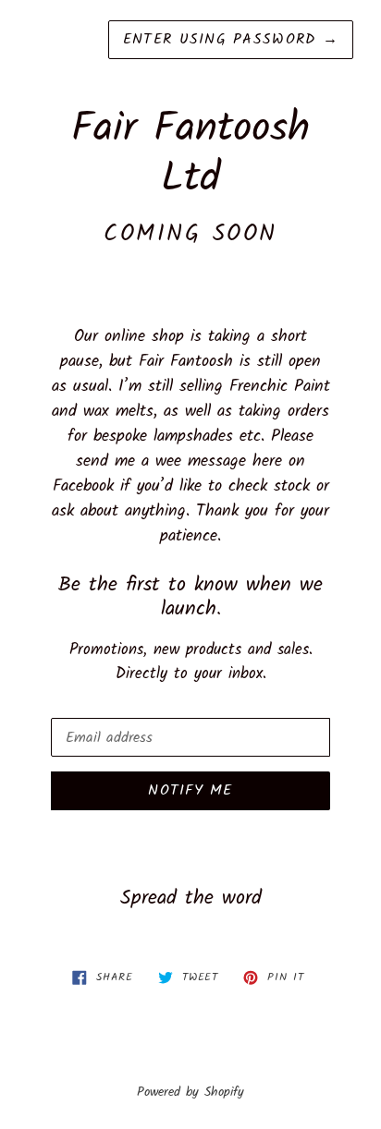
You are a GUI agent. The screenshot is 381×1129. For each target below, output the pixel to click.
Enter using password (230, 39)
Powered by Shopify (190, 1092)
